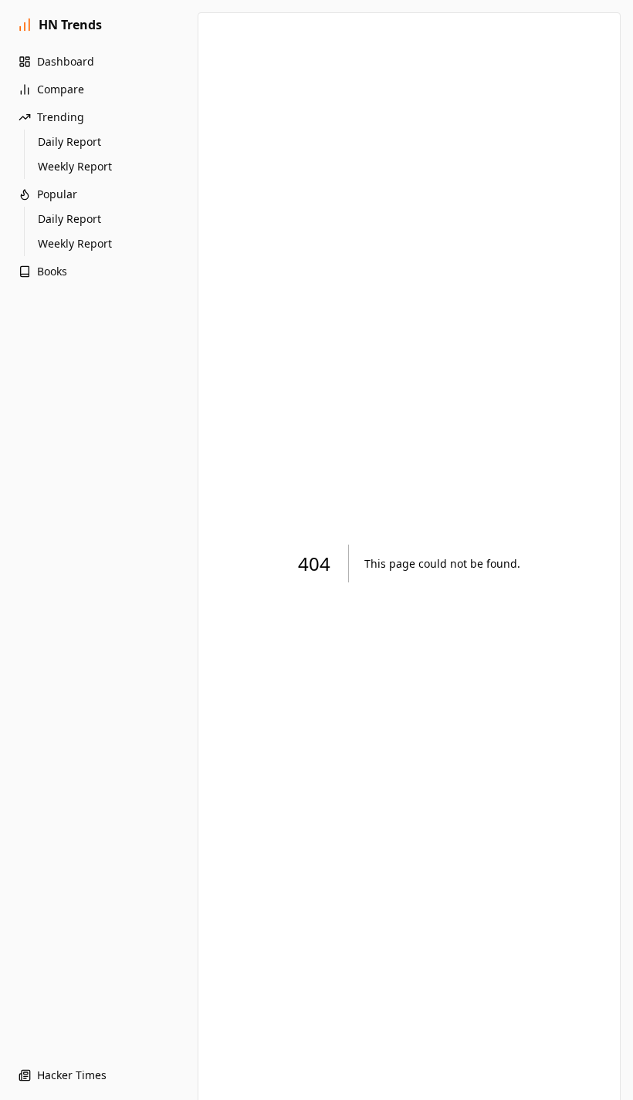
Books (52, 271)
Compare (60, 89)
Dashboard (65, 61)
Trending (60, 117)
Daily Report (69, 141)
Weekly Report (75, 166)
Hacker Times (72, 1075)
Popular (57, 194)
